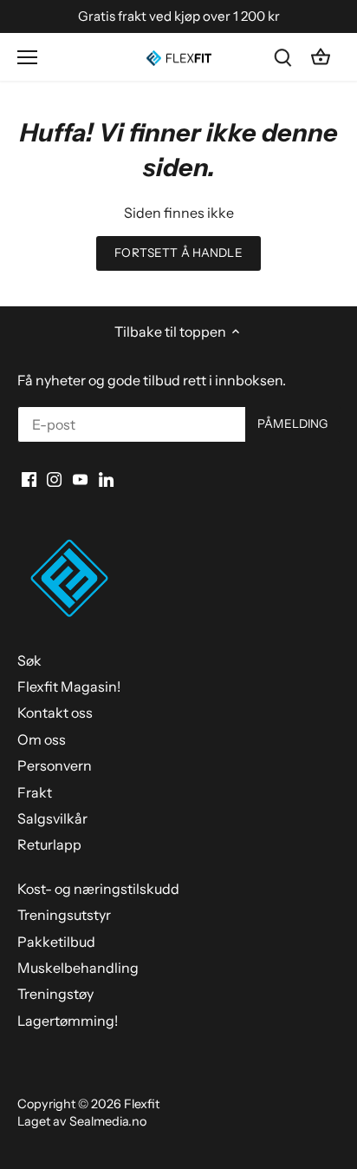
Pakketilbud (56, 941)
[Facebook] (29, 477)
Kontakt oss (55, 712)
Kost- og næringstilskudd (98, 888)
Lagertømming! (67, 1020)
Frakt (34, 792)
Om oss (41, 739)
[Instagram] (54, 477)
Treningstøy (55, 993)
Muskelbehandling (78, 967)
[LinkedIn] (106, 477)
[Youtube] (80, 477)
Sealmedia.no (107, 1121)
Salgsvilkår (52, 818)
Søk (29, 660)
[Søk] (282, 57)
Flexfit (141, 1104)
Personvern (54, 765)
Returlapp (49, 844)
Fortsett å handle (178, 252)
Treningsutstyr (64, 914)
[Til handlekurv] (320, 57)
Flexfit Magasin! (68, 686)
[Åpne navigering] (27, 57)
